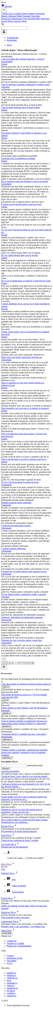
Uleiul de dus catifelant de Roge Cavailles (19, 840)
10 (32, 663)
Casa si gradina (15, 13)
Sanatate (27, 16)
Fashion (31, 13)
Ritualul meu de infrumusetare (14, 847)
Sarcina (4, 309)
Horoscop (5, 18)
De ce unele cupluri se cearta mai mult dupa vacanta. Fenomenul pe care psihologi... (24, 821)
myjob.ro (11, 990)
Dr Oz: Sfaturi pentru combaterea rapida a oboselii (23, 594)
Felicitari (31, 18)
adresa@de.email (35, 765)
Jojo (14, 879)
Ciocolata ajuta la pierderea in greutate (18, 158)
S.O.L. (10, 963)
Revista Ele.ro (7, 826)
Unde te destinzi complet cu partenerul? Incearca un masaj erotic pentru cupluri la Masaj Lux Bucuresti (24, 722)
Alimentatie (6, 184)
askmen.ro (11, 975)
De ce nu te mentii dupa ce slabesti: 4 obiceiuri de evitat (26, 281)
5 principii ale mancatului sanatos (16, 525)
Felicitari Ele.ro (8, 873)
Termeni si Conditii (15, 943)
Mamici (4, 16)
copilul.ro (11, 993)
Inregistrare (12, 40)
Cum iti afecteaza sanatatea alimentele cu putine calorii (25, 84)
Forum (4, 21)
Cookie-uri (11, 941)
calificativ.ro (12, 978)
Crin (3, 869)
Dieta (25, 13)
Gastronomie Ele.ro (10, 921)
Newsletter (11, 960)
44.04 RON (6, 933)
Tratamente (6, 505)
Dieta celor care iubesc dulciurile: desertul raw (21, 357)
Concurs (17, 21)
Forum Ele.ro (7, 898)
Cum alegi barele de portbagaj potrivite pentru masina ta (26, 684)
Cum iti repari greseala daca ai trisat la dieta (20, 107)
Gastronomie (16, 18)
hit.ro (9, 980)
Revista (8, 6)
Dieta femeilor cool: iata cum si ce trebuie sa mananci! (25, 408)
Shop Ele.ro (6, 930)
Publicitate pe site (14, 958)
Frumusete (40, 13)
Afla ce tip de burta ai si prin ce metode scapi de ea (23, 459)
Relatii (20, 16)
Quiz (24, 18)
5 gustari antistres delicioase (13, 548)
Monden (12, 16)
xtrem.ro (10, 985)
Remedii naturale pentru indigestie (16, 502)
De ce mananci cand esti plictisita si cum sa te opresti (24, 181)
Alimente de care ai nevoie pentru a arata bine (21, 640)
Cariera (4, 13)
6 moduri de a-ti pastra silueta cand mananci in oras (24, 571)
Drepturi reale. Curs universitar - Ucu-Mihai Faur (23, 926)
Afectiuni (5, 87)
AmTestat (45, 18)
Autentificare (12, 37)
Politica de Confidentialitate (19, 946)
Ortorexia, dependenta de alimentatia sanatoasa (22, 617)
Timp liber (35, 16)
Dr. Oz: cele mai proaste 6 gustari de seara (20, 482)
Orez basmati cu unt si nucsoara (15, 917)
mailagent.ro (12, 988)
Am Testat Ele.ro (8, 844)
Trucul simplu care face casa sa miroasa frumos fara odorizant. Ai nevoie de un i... (24, 798)
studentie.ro (12, 983)
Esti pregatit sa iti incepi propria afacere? (19, 831)
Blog (38, 18)
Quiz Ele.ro (6, 835)
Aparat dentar (18, 892)
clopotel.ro (11, 996)
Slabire (4, 64)
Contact (10, 955)
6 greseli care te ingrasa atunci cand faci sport (21, 204)
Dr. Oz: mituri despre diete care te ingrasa (19, 255)
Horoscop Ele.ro (8, 912)
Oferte (24, 21)
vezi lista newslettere (10, 771)
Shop (10, 21)
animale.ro (11, 973)
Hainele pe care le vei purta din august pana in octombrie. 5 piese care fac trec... (21, 810)
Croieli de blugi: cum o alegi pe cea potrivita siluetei (24, 776)
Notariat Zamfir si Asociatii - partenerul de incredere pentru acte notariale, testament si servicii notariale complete (24, 752)
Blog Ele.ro (6, 864)
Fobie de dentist (19, 886)
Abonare (5, 769)
